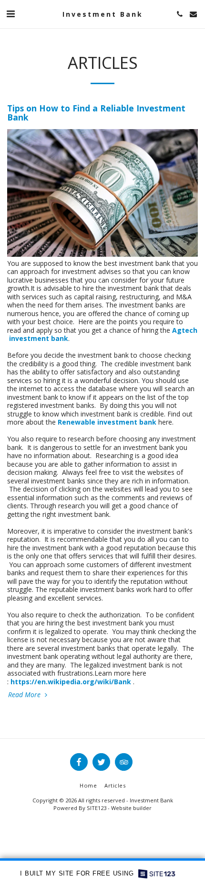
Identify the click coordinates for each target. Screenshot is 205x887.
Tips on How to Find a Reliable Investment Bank (96, 112)
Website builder (131, 807)
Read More (25, 694)
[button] (10, 13)
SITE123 (96, 807)
